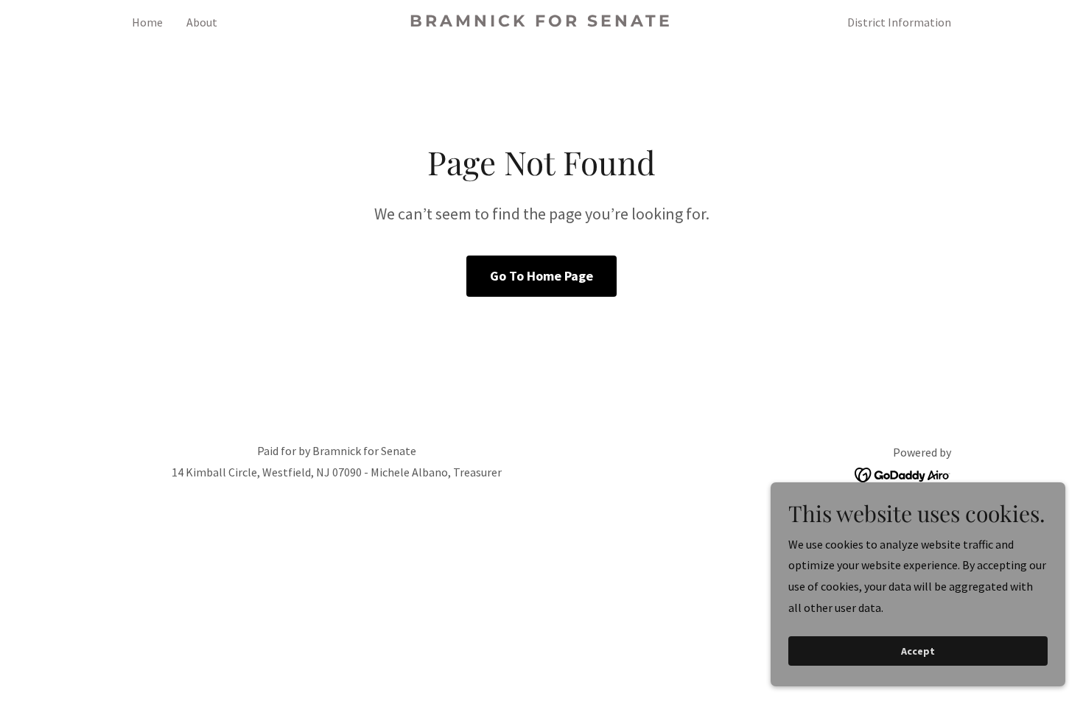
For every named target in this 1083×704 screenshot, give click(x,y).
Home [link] (147, 22)
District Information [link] (899, 22)
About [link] (201, 22)
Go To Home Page (541, 275)
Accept (918, 651)
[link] (542, 22)
